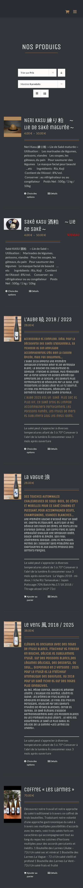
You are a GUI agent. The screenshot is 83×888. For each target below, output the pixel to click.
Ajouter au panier (32, 598)
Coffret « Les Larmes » (49, 789)
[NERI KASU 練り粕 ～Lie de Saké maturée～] (12, 127)
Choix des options (32, 195)
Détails (53, 193)
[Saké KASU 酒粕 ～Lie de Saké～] (12, 224)
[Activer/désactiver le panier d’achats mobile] (67, 12)
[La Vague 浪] (12, 486)
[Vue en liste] (44, 93)
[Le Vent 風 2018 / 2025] (12, 634)
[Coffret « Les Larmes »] (12, 804)
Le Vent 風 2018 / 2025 (49, 625)
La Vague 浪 (37, 477)
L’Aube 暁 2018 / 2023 (48, 319)
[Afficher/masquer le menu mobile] (75, 12)
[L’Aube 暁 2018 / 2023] (12, 329)
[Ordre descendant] (61, 73)
